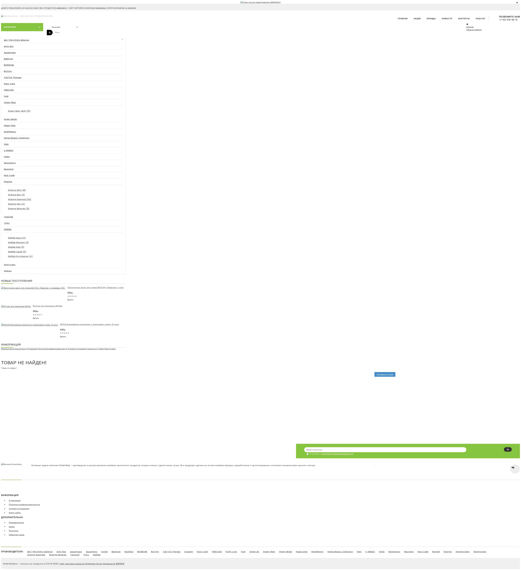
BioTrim (8, 71)
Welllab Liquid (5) (17, 251)
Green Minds (10, 119)
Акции (417, 18)
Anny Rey (8, 46)
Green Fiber (10, 102)
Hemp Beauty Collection (16, 138)
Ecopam (189, 551)
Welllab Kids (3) (16, 247)
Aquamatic (91, 551)
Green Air (254, 551)
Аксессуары (9, 264)
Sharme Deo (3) (16, 194)
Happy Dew (9, 125)
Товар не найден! (474, 29)
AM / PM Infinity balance (16, 40)
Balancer (8, 58)
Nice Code (9, 175)
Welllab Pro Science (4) (20, 256)
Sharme (8, 181)
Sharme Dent (463, 551)
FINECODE (9, 90)
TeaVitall (8, 217)
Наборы (8, 270)
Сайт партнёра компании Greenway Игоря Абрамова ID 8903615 (92, 563)
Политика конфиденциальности (52, 349)
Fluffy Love (231, 551)
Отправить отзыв (385, 374)
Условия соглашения (77, 349)
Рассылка (13, 530)
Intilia (7, 156)
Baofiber (129, 551)
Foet (6, 96)
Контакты (464, 18)
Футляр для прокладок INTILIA (47, 306)
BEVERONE (9, 65)
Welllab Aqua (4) (17, 238)
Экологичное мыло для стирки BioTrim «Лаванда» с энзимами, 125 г (100, 287)
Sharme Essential (36, 554)
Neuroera (8, 169)
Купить (70, 300)
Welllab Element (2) (18, 242)
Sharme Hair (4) (16, 204)
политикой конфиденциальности (337, 453)
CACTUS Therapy (13, 77)
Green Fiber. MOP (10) (19, 111)
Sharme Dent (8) (17, 190)
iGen (6, 144)
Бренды (431, 18)
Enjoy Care (9, 83)
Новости (447, 18)
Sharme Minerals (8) (18, 208)
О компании (32, 349)
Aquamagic (10, 52)
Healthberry (10, 131)
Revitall (436, 551)
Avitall (104, 551)
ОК (508, 450)
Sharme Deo (480, 551)
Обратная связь (16, 534)
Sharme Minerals (57, 554)
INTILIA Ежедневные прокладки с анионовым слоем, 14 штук (89, 324)
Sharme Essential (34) (19, 199)
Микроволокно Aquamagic (13, 349)
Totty (7, 223)
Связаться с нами (95, 349)
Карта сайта (110, 349)
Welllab (470, 27)
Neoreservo (10, 163)
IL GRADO (8, 150)
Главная (403, 18)
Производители (16, 522)
